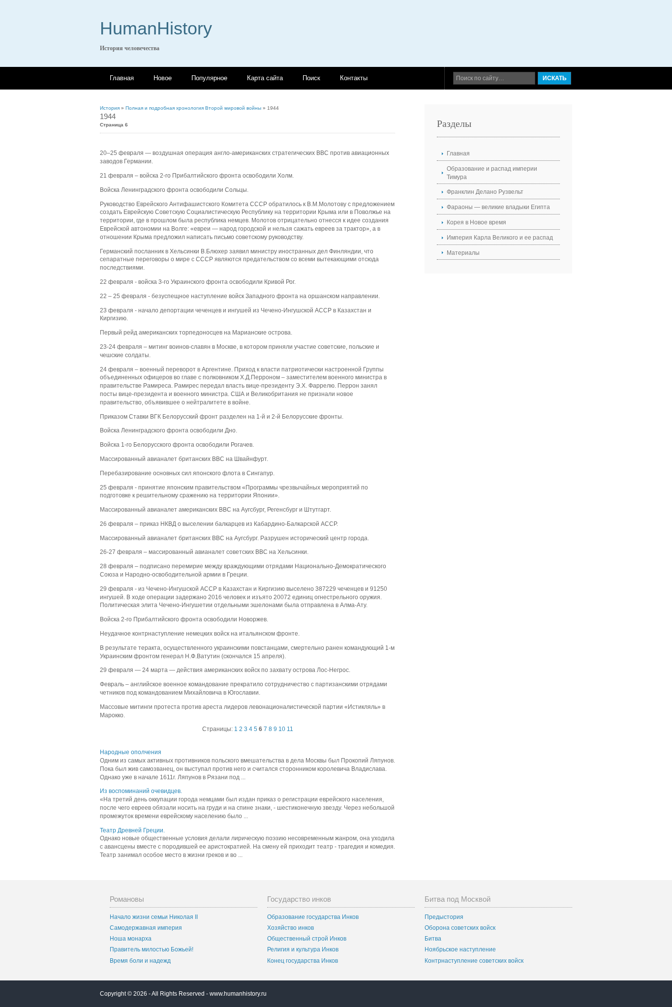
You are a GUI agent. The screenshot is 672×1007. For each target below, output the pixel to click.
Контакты (353, 78)
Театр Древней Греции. (132, 830)
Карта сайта (265, 78)
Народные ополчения (130, 752)
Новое (162, 78)
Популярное (209, 78)
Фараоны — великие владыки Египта (498, 207)
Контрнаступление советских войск (474, 960)
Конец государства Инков (302, 960)
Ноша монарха (131, 938)
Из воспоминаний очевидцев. (141, 791)
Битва (433, 938)
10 (281, 729)
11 (290, 729)
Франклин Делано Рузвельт (485, 191)
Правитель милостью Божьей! (151, 949)
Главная (122, 78)
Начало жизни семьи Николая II (154, 917)
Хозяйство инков (290, 927)
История (110, 108)
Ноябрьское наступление (460, 949)
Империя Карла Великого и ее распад (500, 237)
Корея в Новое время (476, 222)
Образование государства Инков (313, 917)
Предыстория (444, 917)
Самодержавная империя (146, 927)
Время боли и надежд (140, 960)
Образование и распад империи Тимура (492, 173)
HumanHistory (156, 28)
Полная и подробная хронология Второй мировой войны (193, 108)
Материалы (463, 252)
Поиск (311, 78)
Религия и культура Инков (302, 949)
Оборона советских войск (460, 927)
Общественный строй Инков (306, 938)
